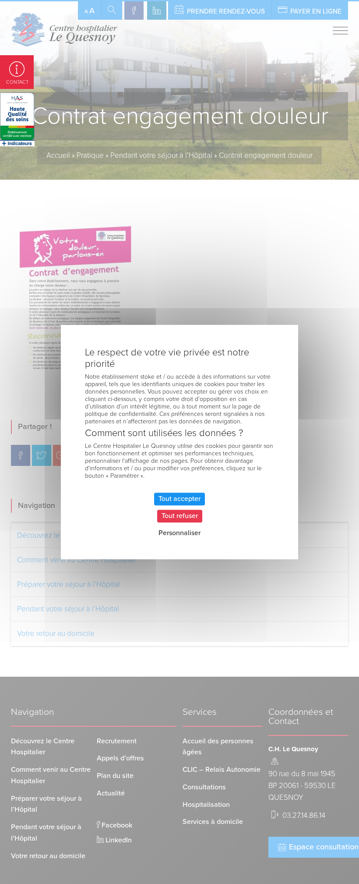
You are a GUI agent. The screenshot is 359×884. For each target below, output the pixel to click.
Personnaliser (179, 533)
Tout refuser (180, 515)
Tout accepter (179, 498)
